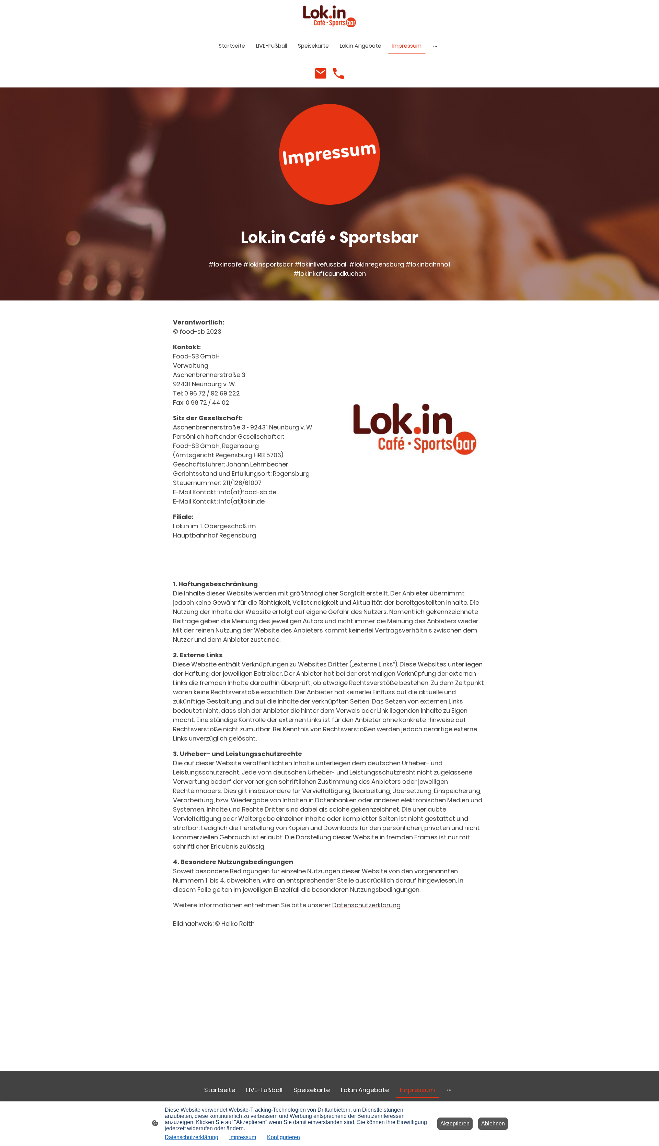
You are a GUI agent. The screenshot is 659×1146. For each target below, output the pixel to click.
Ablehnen (493, 1123)
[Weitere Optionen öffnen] (435, 45)
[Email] (320, 73)
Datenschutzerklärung (191, 1137)
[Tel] (338, 73)
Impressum (242, 1137)
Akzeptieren (455, 1123)
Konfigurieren (283, 1137)
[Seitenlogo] (329, 16)
